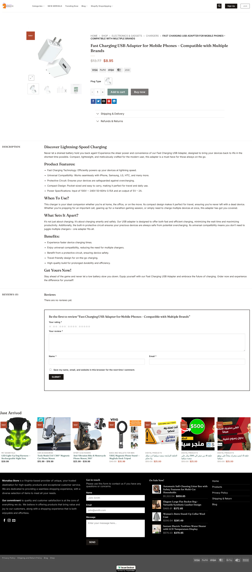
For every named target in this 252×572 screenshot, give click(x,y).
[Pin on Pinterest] (109, 101)
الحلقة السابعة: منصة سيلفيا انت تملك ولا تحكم (161, 457)
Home (94, 35)
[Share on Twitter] (98, 101)
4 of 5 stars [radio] (72, 326)
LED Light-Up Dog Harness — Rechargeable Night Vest (15, 457)
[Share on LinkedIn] (114, 101)
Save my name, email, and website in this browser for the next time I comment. (94, 370)
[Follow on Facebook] (4, 520)
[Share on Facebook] (93, 101)
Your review (56, 331)
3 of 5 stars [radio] (62, 326)
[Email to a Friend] (103, 101)
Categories (37, 6)
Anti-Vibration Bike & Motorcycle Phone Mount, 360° (89, 457)
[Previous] (32, 54)
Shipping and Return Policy (29, 558)
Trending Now (71, 6)
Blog (84, 6)
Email (152, 356)
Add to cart (118, 91)
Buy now (139, 91)
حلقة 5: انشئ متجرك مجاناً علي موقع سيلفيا (233, 457)
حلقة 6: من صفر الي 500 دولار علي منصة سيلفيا (196, 457)
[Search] (219, 6)
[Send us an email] (13, 520)
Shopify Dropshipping (101, 6)
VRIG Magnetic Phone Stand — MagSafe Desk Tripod (124, 457)
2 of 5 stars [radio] (54, 326)
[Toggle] (98, 114)
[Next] (77, 54)
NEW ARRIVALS (55, 6)
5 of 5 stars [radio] (84, 326)
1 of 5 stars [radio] (49, 326)
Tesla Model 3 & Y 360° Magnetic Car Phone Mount (53, 457)
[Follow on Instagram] (9, 520)
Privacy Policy (8, 558)
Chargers (152, 35)
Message (91, 517)
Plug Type (96, 81)
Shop (105, 35)
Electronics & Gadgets (127, 35)
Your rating (55, 322)
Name (53, 356)
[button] (31, 78)
